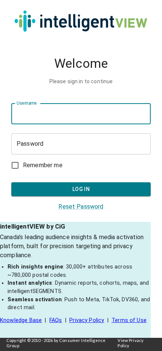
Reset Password (80, 206)
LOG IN (81, 189)
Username (27, 103)
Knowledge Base (21, 320)
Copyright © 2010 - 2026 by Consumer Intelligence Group (55, 343)
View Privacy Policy (131, 343)
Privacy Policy (86, 320)
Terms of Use (129, 320)
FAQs (55, 320)
